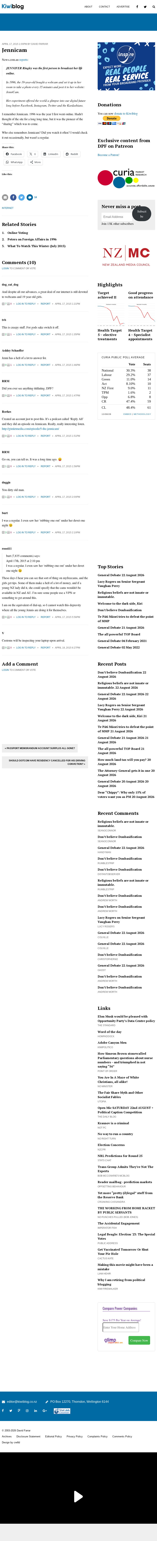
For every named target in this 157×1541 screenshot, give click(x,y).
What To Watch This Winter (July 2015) (36, 246)
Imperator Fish (107, 1228)
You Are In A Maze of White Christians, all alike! (118, 1079)
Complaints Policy (97, 1436)
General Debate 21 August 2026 (121, 627)
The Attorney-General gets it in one (124, 770)
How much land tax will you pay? (122, 760)
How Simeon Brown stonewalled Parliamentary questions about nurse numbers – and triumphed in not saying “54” (125, 1059)
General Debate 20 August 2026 (121, 781)
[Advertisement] (45, 707)
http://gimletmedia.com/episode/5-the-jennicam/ (30, 429)
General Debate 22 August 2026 (121, 575)
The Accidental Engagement (119, 1223)
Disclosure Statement (28, 1436)
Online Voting (17, 233)
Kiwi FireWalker (108, 1289)
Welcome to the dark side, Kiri (120, 603)
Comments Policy (122, 1436)
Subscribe (141, 213)
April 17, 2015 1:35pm (67, 334)
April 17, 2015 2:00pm (67, 497)
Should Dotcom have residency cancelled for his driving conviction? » (47, 762)
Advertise (123, 6)
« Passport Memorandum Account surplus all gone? (40, 748)
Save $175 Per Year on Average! (122, 1320)
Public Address (108, 1243)
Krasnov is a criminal (113, 1123)
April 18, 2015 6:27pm (67, 647)
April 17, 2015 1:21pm (67, 304)
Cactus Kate (106, 1258)
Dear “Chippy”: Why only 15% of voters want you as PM (122, 794)
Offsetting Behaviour (112, 1186)
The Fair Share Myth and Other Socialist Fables (120, 1094)
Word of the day (109, 1032)
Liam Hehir (104, 1273)
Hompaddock (106, 1036)
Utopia (102, 1101)
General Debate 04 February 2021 (122, 641)
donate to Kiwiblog (126, 113)
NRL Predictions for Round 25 (120, 1156)
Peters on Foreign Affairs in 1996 (31, 239)
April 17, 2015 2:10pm (67, 532)
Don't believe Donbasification (120, 610)
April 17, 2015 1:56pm (67, 466)
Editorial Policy (53, 1436)
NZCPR (102, 1149)
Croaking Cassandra (111, 1202)
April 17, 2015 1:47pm (67, 395)
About (88, 6)
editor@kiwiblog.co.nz (22, 1401)
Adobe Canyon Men (112, 1042)
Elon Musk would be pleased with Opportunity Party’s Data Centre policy (126, 1018)
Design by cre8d (11, 1442)
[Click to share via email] (5, 197)
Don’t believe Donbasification (120, 672)
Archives (7, 1436)
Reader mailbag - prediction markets (125, 1182)
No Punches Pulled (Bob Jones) (118, 1217)
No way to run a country (115, 1134)
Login (5, 268)
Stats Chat (104, 1160)
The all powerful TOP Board (119, 634)
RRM (5, 381)
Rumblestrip (106, 863)
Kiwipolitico (105, 1047)
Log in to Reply (26, 304)
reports (23, 60)
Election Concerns (111, 1145)
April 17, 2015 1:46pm (67, 365)
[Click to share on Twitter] (21, 197)
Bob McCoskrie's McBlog (113, 1175)
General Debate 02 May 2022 (119, 647)
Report (45, 304)
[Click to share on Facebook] (13, 197)
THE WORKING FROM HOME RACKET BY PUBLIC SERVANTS (126, 1210)
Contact (104, 6)
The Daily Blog (107, 1116)
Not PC (102, 1127)
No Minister (105, 1086)
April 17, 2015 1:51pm (67, 436)
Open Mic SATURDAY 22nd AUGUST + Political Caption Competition (125, 1110)
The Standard (106, 1025)
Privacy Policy (75, 1436)
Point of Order (107, 1071)
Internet (7, 208)
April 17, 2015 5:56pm (67, 617)
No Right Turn (107, 1138)
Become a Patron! (108, 155)
